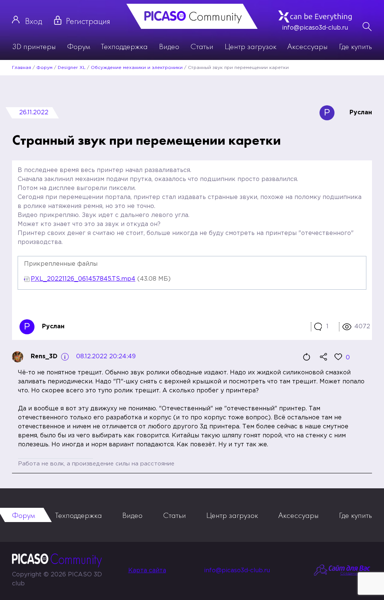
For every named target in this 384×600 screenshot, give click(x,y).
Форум (78, 46)
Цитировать (306, 356)
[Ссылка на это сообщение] (323, 356)
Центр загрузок (250, 46)
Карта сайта (147, 570)
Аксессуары (307, 46)
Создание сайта (356, 573)
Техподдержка (124, 46)
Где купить (355, 46)
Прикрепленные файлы (61, 264)
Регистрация (88, 21)
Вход (33, 21)
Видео (169, 46)
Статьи (201, 46)
